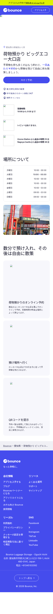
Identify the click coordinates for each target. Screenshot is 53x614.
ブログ (6, 486)
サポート (33, 486)
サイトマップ (35, 490)
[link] (40, 10)
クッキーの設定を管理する (13, 536)
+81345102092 (29, 565)
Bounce (7, 445)
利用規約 (7, 523)
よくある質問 (35, 481)
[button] (26, 80)
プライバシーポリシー (13, 529)
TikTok (32, 536)
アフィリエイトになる (13, 499)
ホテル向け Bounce (13, 504)
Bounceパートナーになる (12, 492)
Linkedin (33, 540)
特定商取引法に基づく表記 (13, 543)
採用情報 (7, 509)
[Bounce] (12, 10)
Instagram (34, 531)
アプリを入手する (12, 481)
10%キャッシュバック (35, 3)
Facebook (34, 523)
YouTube (33, 545)
